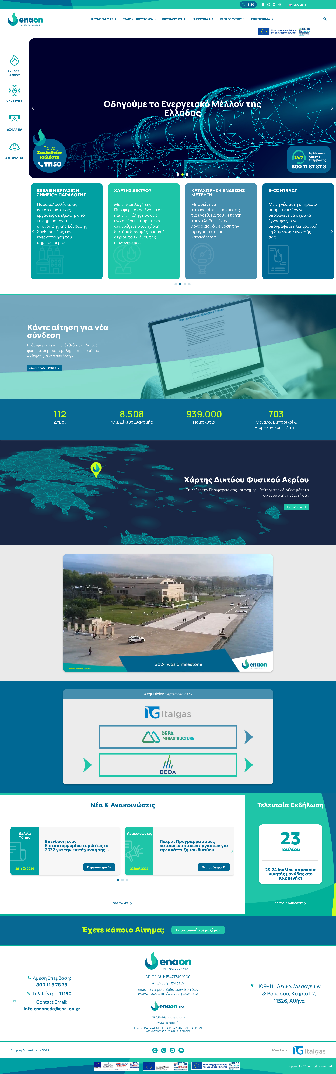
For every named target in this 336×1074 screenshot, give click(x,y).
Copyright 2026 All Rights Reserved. (310, 1066)
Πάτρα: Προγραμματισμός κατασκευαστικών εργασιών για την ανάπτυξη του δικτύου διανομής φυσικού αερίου (194, 848)
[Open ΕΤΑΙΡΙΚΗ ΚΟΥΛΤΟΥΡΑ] (155, 19)
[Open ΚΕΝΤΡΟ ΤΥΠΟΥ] (244, 19)
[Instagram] (268, 4)
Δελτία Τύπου (25, 835)
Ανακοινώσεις (139, 833)
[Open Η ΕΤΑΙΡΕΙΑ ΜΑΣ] (115, 19)
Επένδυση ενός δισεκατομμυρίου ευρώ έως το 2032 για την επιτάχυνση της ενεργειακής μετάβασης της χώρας (76, 850)
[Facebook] (263, 4)
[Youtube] (280, 4)
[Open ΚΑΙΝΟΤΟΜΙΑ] (213, 19)
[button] (325, 19)
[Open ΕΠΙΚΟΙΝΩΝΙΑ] (272, 19)
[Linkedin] (274, 4)
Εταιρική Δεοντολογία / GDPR (30, 1050)
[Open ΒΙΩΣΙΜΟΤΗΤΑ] (184, 19)
